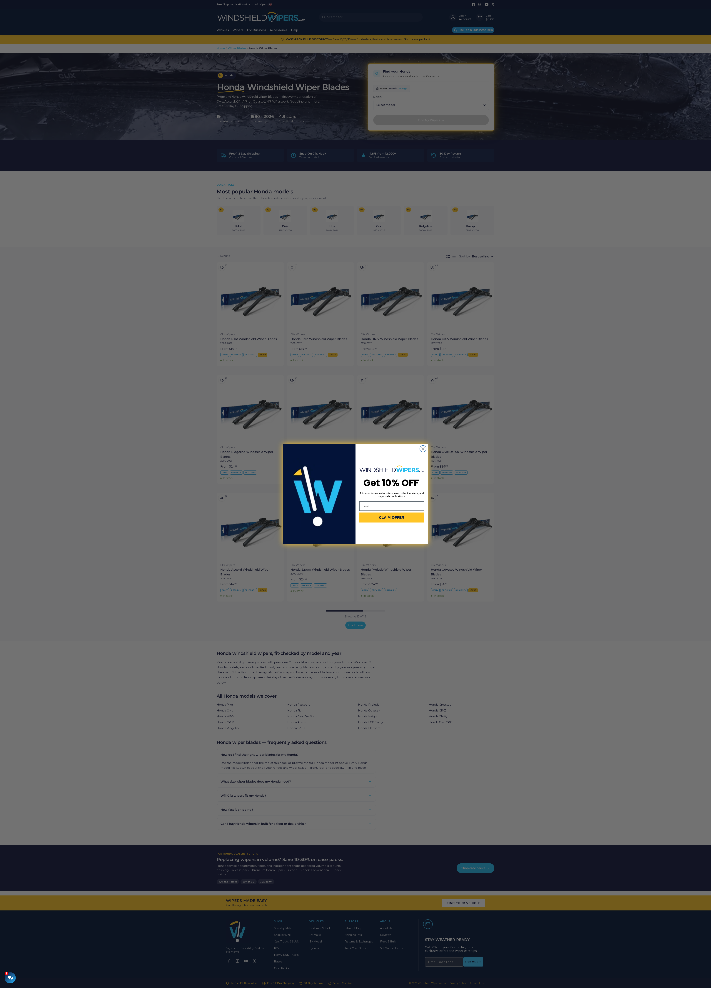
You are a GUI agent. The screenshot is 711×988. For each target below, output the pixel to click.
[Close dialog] (423, 449)
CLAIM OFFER (391, 517)
